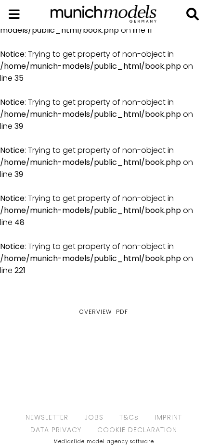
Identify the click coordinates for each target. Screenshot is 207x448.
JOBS (94, 417)
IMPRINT (168, 417)
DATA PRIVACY (55, 430)
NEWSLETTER (47, 417)
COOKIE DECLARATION (137, 430)
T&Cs (129, 417)
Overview (95, 312)
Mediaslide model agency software (103, 441)
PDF (122, 312)
